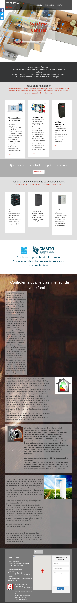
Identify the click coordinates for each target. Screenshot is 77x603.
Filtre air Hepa (36, 211)
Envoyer (60, 589)
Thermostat (11, 571)
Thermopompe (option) (15, 573)
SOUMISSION (49, 5)
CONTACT (60, 5)
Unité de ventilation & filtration (59, 124)
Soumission (38, 172)
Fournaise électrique (14, 578)
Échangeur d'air (37, 117)
